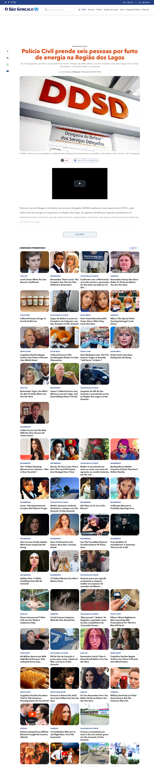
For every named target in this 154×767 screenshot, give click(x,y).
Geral (122, 9)
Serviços (91, 9)
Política (99, 9)
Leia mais (79, 234)
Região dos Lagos (111, 9)
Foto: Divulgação (133, 153)
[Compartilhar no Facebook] (7, 51)
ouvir (66, 160)
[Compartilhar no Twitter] (7, 58)
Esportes (145, 9)
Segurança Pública (133, 9)
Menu (83, 9)
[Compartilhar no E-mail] (7, 71)
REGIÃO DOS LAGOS (79, 46)
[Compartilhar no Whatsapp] (7, 64)
